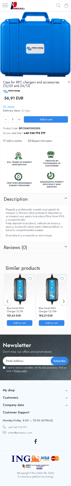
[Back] (68, 82)
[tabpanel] (35, 44)
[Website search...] (58, 5)
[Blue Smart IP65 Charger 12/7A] (19, 289)
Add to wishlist (14, 141)
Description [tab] (16, 199)
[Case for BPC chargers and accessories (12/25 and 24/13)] (35, 44)
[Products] (5, 5)
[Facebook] (35, 441)
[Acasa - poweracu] (17, 5)
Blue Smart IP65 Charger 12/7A (15, 310)
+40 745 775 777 (17, 427)
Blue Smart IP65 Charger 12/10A (48, 310)
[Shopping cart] (66, 5)
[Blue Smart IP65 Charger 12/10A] (51, 289)
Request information (41, 141)
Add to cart (46, 119)
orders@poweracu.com (19, 432)
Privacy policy (20, 371)
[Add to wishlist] (30, 278)
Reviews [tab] (15, 247)
